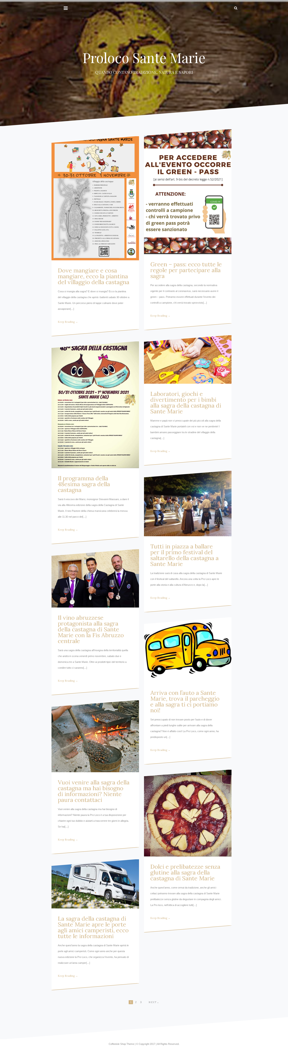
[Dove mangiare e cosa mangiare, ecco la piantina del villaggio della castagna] (95, 198)
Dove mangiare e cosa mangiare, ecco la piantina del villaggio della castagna (93, 276)
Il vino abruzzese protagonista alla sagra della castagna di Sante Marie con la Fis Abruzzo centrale (91, 629)
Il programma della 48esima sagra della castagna (84, 484)
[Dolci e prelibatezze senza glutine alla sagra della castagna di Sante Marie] (188, 813)
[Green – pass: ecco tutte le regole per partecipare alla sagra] (188, 191)
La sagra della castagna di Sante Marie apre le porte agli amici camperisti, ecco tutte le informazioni (93, 927)
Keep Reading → (68, 321)
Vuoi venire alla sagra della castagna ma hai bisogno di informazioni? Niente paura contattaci (94, 791)
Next (153, 1002)
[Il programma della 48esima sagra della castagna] (95, 404)
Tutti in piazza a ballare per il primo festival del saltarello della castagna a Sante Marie (184, 555)
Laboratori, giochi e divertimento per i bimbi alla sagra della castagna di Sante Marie (185, 402)
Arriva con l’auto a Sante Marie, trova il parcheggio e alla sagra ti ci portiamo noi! (185, 701)
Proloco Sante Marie (144, 57)
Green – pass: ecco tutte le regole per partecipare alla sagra (186, 270)
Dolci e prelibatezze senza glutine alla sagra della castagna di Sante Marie (185, 872)
